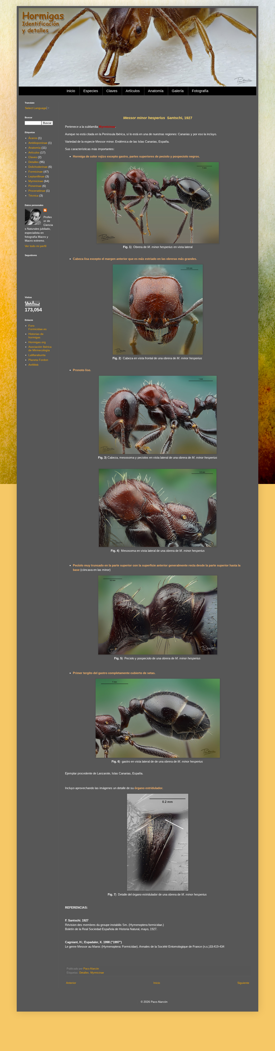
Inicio (71, 91)
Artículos (133, 91)
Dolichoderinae (38, 166)
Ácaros (32, 138)
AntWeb (33, 364)
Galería (178, 91)
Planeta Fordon (38, 359)
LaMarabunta (36, 355)
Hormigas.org (37, 342)
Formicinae (35, 171)
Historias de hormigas (35, 335)
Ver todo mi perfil (35, 246)
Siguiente (243, 982)
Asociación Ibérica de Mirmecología (40, 348)
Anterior (71, 982)
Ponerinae (34, 185)
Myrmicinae (97, 972)
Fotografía (200, 91)
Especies (90, 91)
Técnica (33, 195)
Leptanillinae (36, 176)
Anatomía (155, 91)
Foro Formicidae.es (37, 327)
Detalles (84, 972)
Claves (111, 91)
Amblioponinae (37, 142)
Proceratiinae (36, 190)
